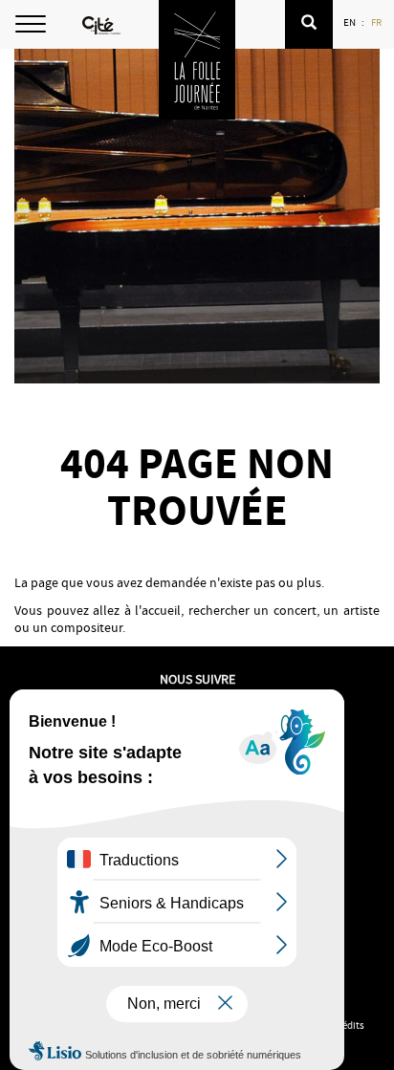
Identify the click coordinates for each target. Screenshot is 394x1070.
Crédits (348, 1025)
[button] (309, 24)
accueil (161, 610)
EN (350, 22)
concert (295, 610)
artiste (361, 610)
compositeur (86, 627)
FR (377, 22)
